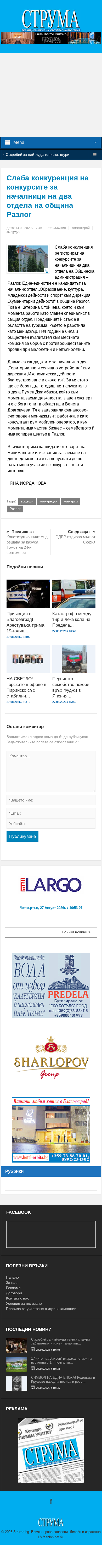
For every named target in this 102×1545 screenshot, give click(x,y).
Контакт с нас (17, 1298)
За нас (11, 1282)
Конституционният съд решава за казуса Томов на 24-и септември (27, 542)
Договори (14, 1293)
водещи (27, 501)
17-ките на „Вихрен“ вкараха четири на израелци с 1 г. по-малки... (61, 1360)
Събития (59, 228)
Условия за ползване (24, 1303)
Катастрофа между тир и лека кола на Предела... (72, 619)
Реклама (13, 1288)
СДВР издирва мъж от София (75, 536)
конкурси (71, 501)
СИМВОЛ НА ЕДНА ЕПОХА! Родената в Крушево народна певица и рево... (63, 1379)
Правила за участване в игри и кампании (41, 1309)
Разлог (15, 509)
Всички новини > (76, 932)
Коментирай (80, 228)
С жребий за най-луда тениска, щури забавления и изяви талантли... (60, 1341)
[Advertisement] (51, 95)
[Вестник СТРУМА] (51, 20)
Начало (12, 1277)
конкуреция (48, 501)
